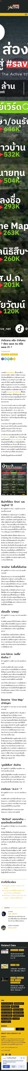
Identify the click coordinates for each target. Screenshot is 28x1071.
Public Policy (18, 1012)
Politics (21, 950)
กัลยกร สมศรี (12, 928)
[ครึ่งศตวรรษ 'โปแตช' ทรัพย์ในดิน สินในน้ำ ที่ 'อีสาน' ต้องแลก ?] (4, 979)
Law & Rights (20, 977)
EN (21, 1058)
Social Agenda (7, 1015)
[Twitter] (5, 360)
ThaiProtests (18, 1015)
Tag (2, 1000)
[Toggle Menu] (26, 14)
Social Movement (15, 982)
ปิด (21, 1066)
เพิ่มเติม (5, 1063)
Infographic (14, 354)
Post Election (7, 1012)
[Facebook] (2, 360)
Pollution (18, 980)
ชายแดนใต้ (16, 1018)
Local (12, 980)
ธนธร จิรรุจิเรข (12, 914)
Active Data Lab (7, 1003)
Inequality (14, 1006)
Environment (19, 1003)
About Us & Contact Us (11, 1033)
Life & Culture (7, 1009)
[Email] (11, 360)
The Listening (6, 1018)
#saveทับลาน (10, 372)
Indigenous (5, 1006)
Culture (13, 965)
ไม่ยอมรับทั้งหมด (13, 1067)
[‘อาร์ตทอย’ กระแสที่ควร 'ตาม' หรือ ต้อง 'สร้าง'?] (4, 966)
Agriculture (5, 354)
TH (23, 1058)
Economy (13, 977)
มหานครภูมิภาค (6, 1021)
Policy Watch (14, 950)
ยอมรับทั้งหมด (6, 1067)
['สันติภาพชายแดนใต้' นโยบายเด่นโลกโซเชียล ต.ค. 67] (4, 951)
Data (18, 965)
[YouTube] (9, 1055)
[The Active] (13, 7)
